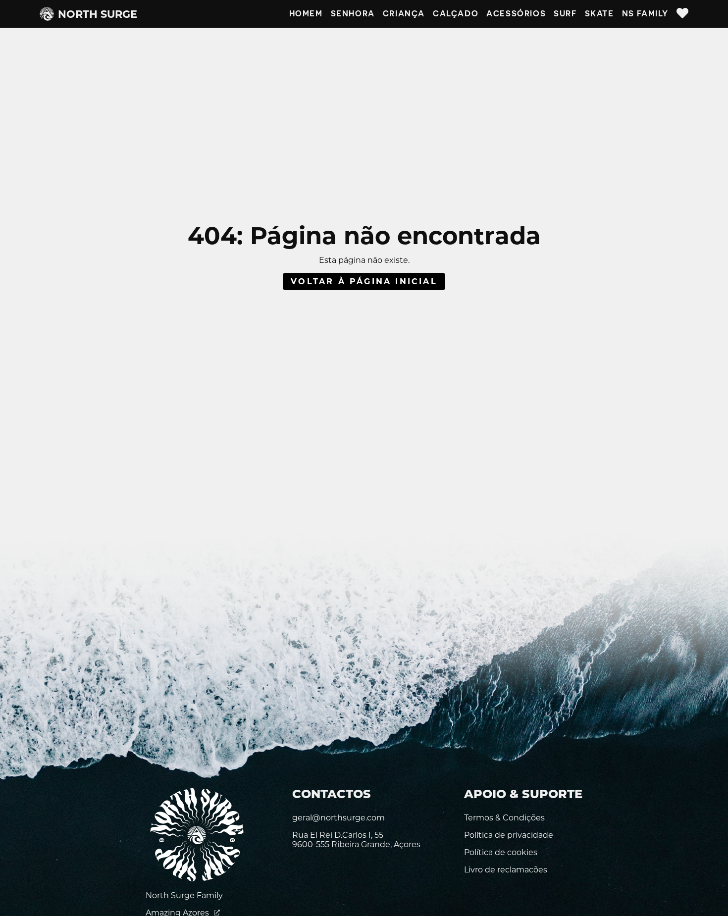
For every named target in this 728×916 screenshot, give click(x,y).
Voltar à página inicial (364, 281)
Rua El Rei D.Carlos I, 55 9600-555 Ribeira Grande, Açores (356, 839)
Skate (599, 13)
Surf (565, 13)
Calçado (455, 13)
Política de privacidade (508, 835)
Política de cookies (500, 852)
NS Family (645, 13)
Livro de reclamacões (505, 869)
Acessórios (516, 13)
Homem (306, 13)
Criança (404, 13)
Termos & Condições (504, 817)
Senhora (353, 13)
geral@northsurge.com (338, 817)
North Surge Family (184, 895)
